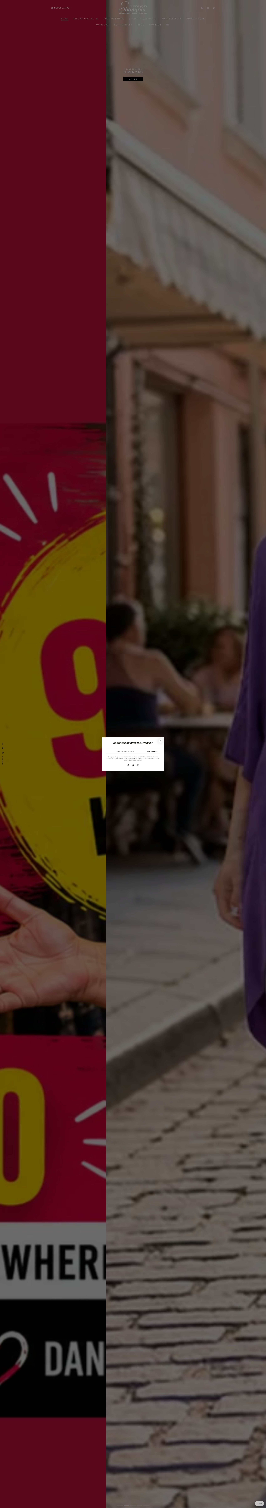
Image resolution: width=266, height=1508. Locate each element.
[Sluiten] (160, 741)
